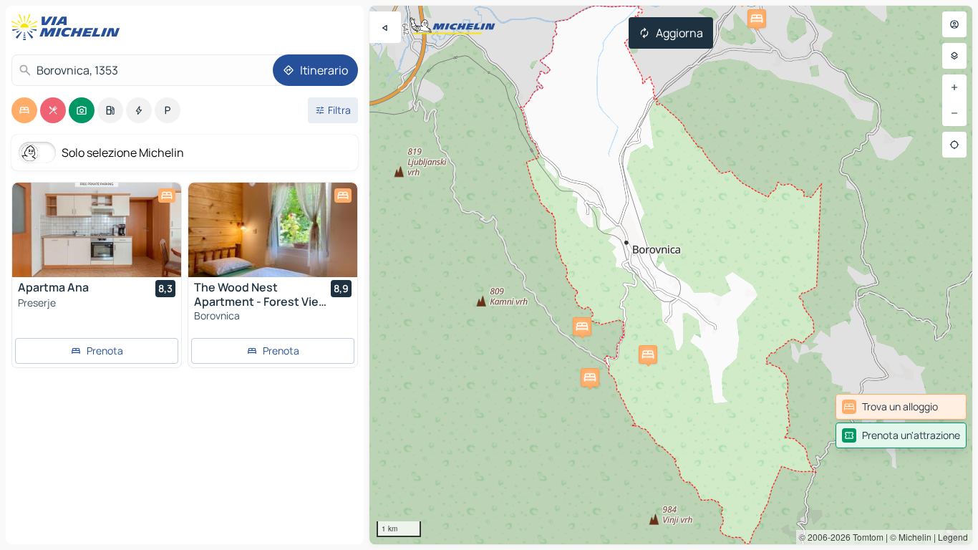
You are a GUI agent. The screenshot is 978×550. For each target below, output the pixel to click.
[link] (901, 407)
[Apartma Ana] (96, 230)
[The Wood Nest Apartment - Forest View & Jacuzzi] (272, 230)
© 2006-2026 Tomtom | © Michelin (865, 537)
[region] (670, 275)
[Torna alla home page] (68, 27)
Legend (953, 537)
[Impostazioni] (954, 56)
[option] (24, 110)
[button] (582, 326)
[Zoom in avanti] (954, 87)
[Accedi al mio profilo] (954, 24)
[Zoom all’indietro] (954, 113)
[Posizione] (954, 145)
